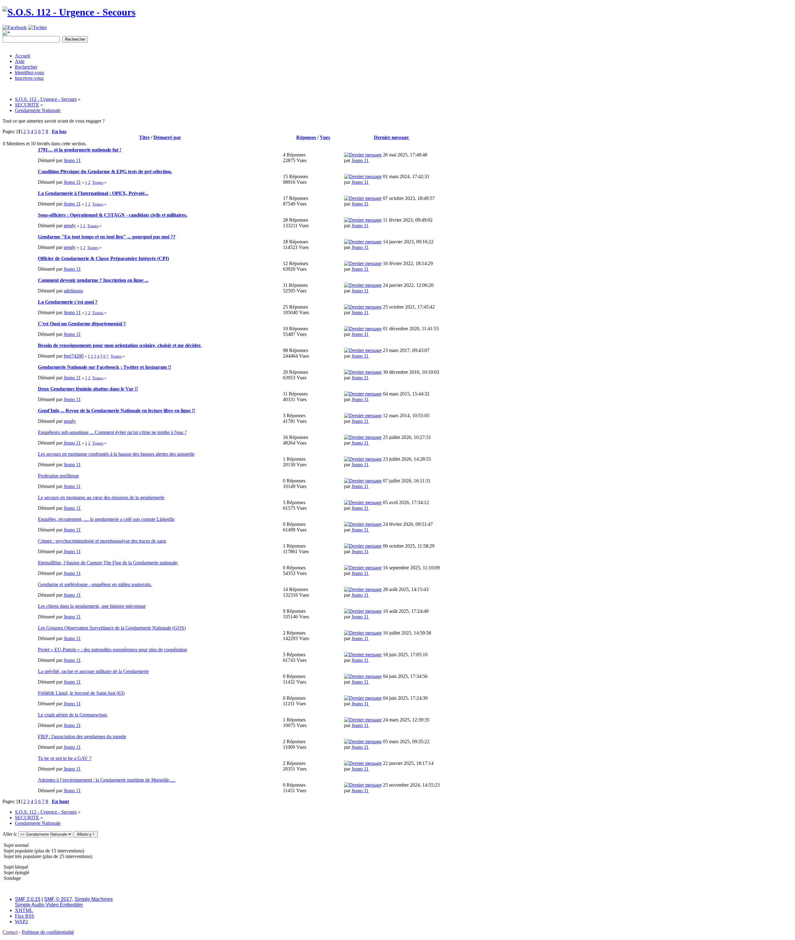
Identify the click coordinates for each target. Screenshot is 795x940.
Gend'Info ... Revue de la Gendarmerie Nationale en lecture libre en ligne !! (116, 410)
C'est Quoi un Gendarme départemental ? (82, 323)
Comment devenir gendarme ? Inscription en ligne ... (93, 280)
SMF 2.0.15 (27, 899)
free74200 (74, 356)
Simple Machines (94, 899)
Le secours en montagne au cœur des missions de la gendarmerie (101, 497)
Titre (144, 137)
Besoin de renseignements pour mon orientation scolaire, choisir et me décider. (120, 345)
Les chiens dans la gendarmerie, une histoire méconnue (92, 606)
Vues (325, 137)
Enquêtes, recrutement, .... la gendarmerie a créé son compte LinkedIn (106, 519)
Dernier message (392, 137)
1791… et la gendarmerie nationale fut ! (79, 149)
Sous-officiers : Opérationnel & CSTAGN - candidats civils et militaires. (112, 215)
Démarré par (167, 137)
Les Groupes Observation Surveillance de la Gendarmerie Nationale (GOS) (112, 627)
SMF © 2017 (58, 899)
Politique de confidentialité (48, 932)
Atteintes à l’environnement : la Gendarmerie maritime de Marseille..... (106, 780)
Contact (10, 932)
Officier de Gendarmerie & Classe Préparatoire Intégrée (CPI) (103, 258)
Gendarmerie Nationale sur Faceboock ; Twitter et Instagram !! (104, 367)
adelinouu (73, 290)
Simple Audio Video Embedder (49, 904)
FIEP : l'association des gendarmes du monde (82, 736)
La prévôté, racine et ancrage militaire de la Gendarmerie (93, 671)
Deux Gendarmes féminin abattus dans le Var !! (88, 388)
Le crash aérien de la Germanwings (72, 714)
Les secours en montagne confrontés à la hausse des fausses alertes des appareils (116, 454)
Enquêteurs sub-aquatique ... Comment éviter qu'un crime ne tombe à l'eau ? (112, 432)
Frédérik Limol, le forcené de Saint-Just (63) (81, 693)
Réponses (306, 137)
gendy (70, 225)
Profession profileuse (58, 475)
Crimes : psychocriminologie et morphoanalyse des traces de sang (102, 541)
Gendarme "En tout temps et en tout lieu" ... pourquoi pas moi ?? (106, 236)
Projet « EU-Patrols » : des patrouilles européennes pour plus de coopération (112, 649)
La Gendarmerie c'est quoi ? (68, 302)
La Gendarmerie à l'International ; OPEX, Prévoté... (93, 193)
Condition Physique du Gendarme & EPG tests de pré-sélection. (105, 171)
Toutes (97, 182)
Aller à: (9, 834)
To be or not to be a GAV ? (64, 758)
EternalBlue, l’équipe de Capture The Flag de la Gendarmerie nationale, (108, 562)
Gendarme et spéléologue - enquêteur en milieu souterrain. (95, 584)
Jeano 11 (72, 160)
